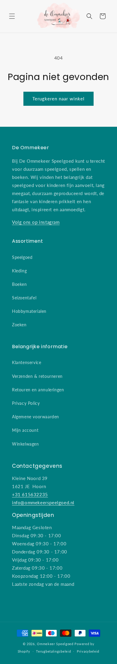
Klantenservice (26, 362)
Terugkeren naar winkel (58, 98)
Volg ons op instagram (36, 222)
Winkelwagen (25, 443)
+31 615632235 (30, 494)
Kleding (19, 270)
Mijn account (25, 430)
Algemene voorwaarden (35, 416)
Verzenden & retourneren (37, 376)
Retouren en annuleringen (38, 389)
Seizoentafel (24, 297)
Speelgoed (22, 257)
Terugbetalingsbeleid (53, 651)
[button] (12, 16)
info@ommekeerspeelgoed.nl (43, 502)
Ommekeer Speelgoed (55, 644)
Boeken (19, 284)
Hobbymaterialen (29, 311)
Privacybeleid (88, 651)
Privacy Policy (26, 403)
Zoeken (19, 324)
